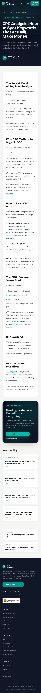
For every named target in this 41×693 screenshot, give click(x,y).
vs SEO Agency (8, 654)
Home (4, 13)
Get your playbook (12, 584)
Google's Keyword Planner (17, 321)
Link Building (7, 621)
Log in (27, 3)
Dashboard (6, 628)
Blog (22, 3)
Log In (5, 669)
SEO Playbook (11, 372)
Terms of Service (8, 673)
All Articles (6, 643)
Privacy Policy (7, 677)
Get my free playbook (16, 434)
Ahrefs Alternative (9, 647)
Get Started (7, 665)
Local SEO (6, 625)
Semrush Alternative (10, 651)
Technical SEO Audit (9, 613)
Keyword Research (9, 617)
